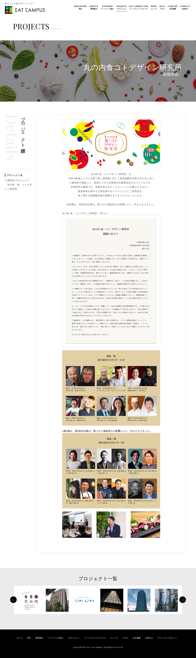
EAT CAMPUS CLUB (138, 7)
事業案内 (39, 638)
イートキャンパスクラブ (95, 638)
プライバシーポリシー (167, 638)
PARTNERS (107, 7)
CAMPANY (173, 7)
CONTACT (185, 7)
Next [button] (182, 599)
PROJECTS (122, 7)
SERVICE (93, 7)
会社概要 (137, 638)
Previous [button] (13, 599)
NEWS (153, 7)
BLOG (162, 7)
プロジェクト (74, 638)
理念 (29, 638)
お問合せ (149, 638)
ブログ (125, 638)
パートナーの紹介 (56, 638)
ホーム (20, 638)
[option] (30, 601)
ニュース (114, 638)
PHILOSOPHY (80, 7)
